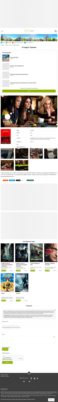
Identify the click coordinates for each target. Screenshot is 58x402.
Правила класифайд (22, 399)
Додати (29, 91)
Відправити (7, 362)
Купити (3, 270)
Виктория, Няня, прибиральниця (17, 65)
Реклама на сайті (4, 374)
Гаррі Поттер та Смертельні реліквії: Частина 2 (7, 265)
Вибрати (6, 349)
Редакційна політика (31, 399)
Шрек (3, 293)
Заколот (18, 293)
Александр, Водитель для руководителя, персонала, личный (23, 82)
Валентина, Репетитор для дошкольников (19, 74)
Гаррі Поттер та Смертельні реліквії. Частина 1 (21, 265)
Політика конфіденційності (6, 399)
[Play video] (29, 111)
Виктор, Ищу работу (14, 57)
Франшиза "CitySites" (5, 376)
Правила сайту (15, 399)
